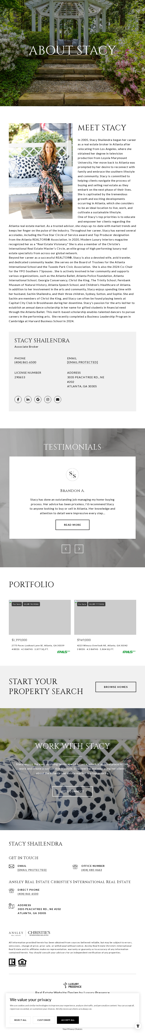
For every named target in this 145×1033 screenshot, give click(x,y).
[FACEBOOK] (18, 399)
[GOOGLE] (37, 399)
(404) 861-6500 (25, 362)
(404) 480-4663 (91, 869)
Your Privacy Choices (72, 1029)
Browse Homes (116, 686)
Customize (43, 1020)
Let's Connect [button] (72, 791)
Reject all (20, 1020)
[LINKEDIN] (27, 399)
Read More (72, 524)
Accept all (67, 1020)
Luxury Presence (97, 993)
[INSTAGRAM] (47, 399)
